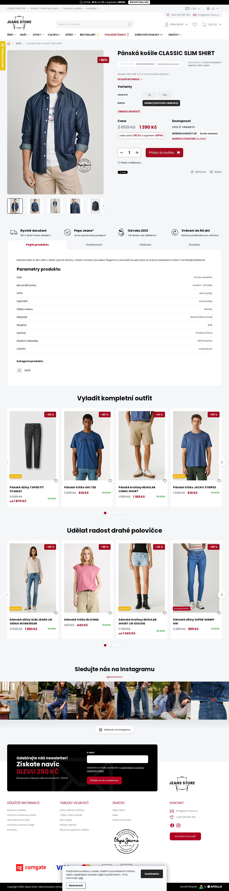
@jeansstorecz (115, 676)
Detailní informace (128, 79)
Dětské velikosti (68, 824)
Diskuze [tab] (145, 245)
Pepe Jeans (118, 810)
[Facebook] (172, 825)
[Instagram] (178, 825)
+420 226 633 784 (186, 817)
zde (81, 878)
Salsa (115, 815)
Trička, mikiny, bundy (71, 815)
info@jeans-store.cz (187, 810)
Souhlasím (152, 874)
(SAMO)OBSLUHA (16, 8)
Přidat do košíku (161, 152)
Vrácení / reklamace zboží (44, 8)
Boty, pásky (66, 819)
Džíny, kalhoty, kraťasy (72, 810)
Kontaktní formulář (185, 836)
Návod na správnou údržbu (74, 829)
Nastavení (76, 885)
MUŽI (27, 370)
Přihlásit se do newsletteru (104, 780)
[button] (105, 513)
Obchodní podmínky (18, 819)
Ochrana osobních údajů (20, 824)
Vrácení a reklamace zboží (21, 815)
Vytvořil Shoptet (188, 886)
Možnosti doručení (189, 138)
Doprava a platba (72, 8)
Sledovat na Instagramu (117, 729)
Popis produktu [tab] (37, 245)
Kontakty (91, 8)
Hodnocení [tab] (94, 245)
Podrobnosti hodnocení (168, 64)
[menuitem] (12, 34)
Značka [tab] (194, 245)
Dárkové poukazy (121, 819)
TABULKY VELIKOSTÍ (129, 111)
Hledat (129, 24)
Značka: (198, 65)
